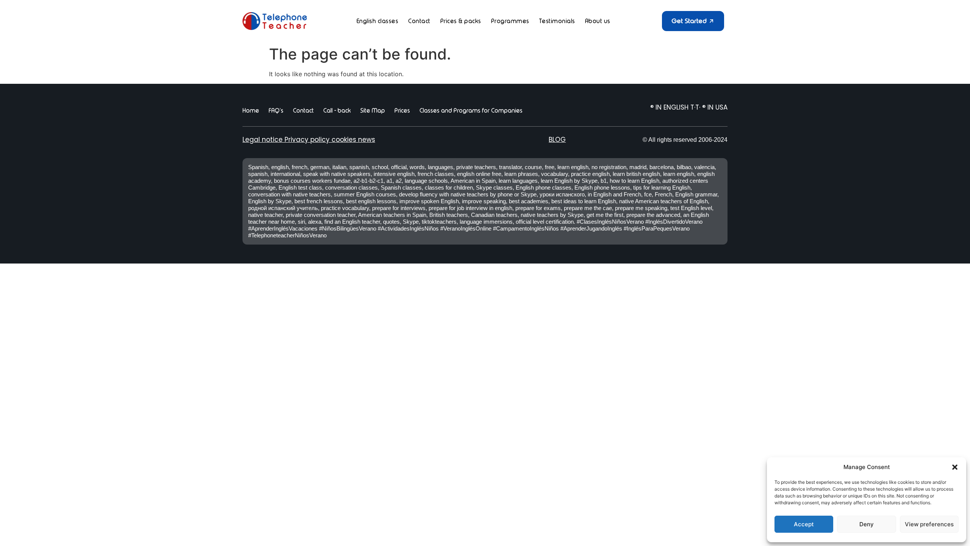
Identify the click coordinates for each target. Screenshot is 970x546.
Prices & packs (460, 21)
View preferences (929, 524)
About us (597, 21)
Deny (866, 524)
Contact (419, 21)
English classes (378, 21)
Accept (804, 524)
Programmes (510, 21)
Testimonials (557, 21)
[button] (955, 467)
